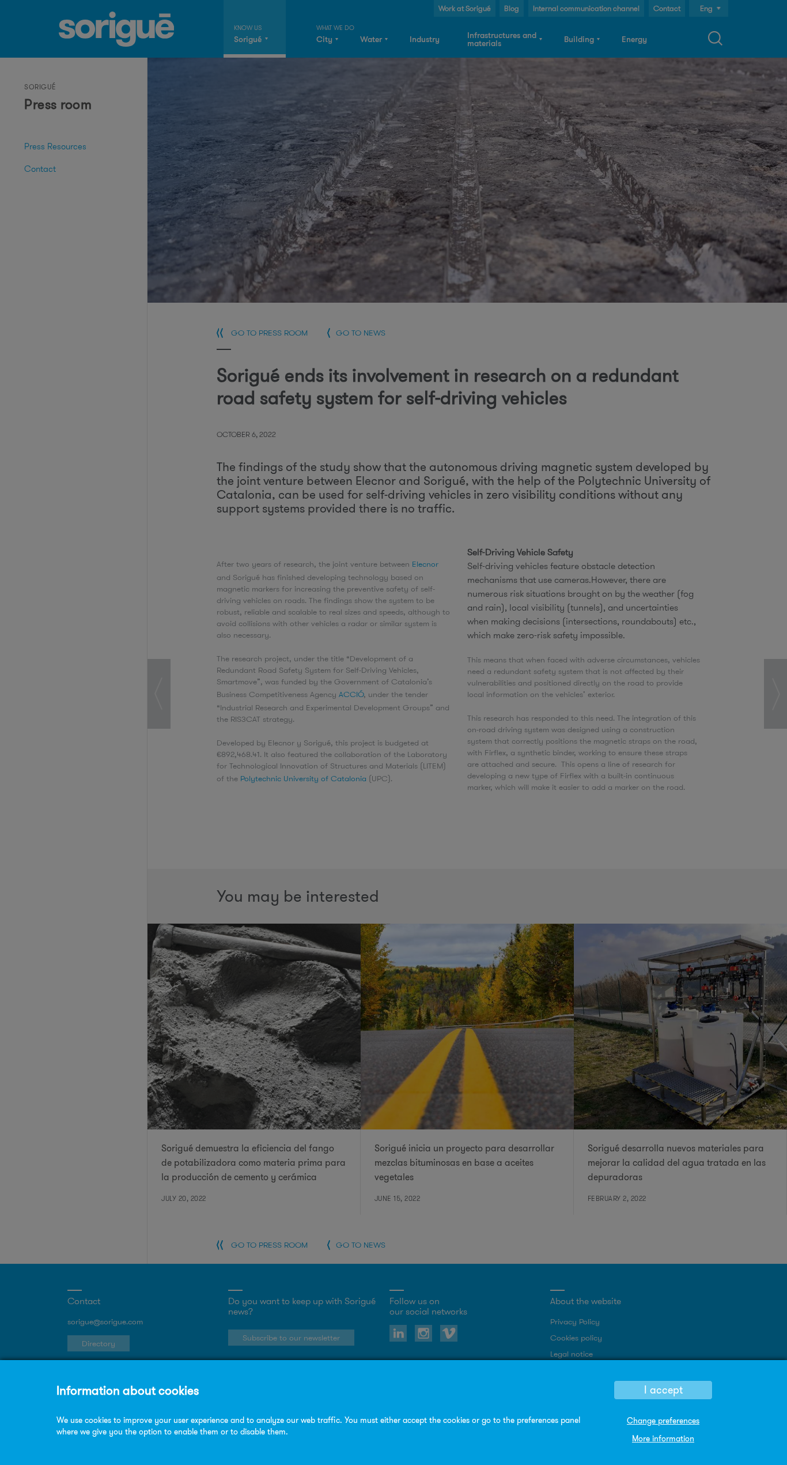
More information (663, 1438)
